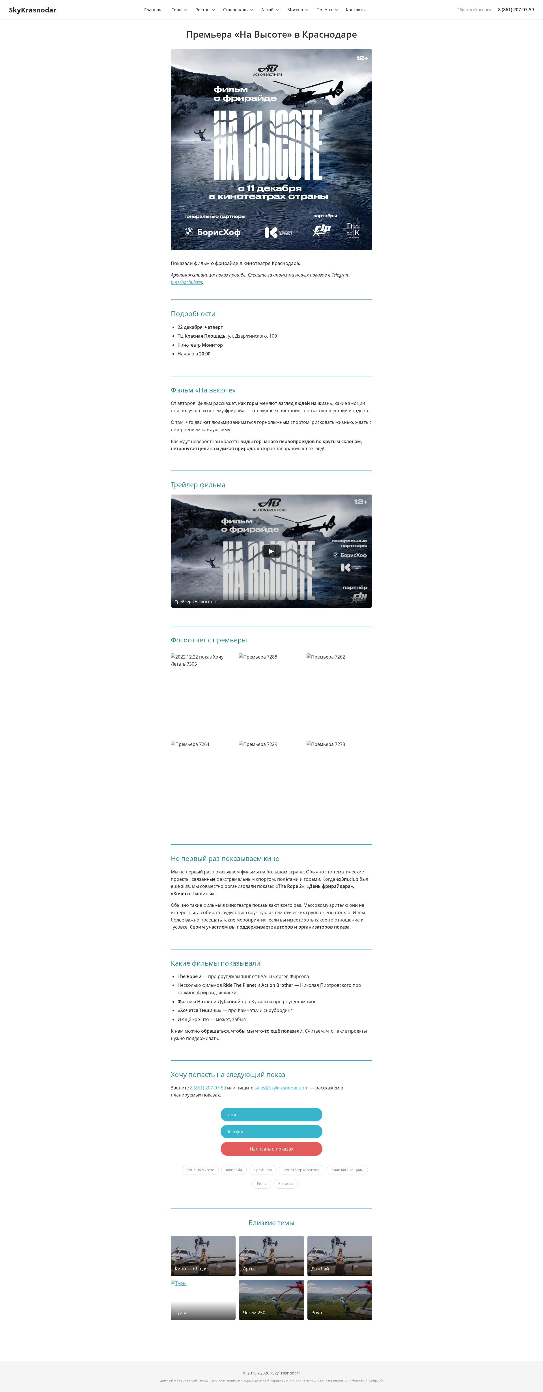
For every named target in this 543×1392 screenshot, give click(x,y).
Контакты (356, 9)
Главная (152, 9)
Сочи (176, 9)
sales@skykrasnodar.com (282, 1088)
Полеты (324, 9)
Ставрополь (235, 9)
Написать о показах (271, 1149)
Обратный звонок (473, 9)
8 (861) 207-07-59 (516, 10)
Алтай (267, 9)
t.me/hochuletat (186, 282)
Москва (295, 9)
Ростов (202, 9)
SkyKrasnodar (33, 9)
